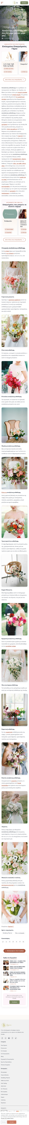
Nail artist (3, 1086)
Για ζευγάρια (4, 1051)
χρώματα (4, 124)
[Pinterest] (12, 1038)
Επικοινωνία (4, 1048)
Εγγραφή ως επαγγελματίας (7, 1059)
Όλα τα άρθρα (7, 27)
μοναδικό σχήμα (11, 646)
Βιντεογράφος (4, 1091)
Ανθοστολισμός (4, 1094)
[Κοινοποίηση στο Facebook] (13, 941)
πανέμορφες (5, 193)
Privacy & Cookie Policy (7, 1118)
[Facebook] (2, 1038)
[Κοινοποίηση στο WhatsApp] (6, 941)
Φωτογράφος (4, 1072)
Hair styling (4, 1083)
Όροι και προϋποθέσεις (6, 1062)
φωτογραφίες (6, 186)
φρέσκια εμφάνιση (14, 300)
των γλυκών (10, 253)
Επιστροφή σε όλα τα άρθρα (15, 951)
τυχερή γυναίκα (22, 92)
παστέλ (20, 136)
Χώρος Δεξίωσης (5, 1075)
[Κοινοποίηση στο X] (16, 941)
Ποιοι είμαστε (4, 1045)
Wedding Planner (7, 933)
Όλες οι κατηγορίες (19, 933)
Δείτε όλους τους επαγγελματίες (13, 79)
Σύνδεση (24, 2)
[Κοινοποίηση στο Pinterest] (20, 941)
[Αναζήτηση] (17, 2)
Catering (3, 1100)
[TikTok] (16, 1038)
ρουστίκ (14, 781)
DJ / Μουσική (4, 1088)
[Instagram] (5, 1038)
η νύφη (7, 251)
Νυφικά (2, 1097)
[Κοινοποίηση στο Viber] (9, 941)
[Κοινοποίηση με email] (23, 941)
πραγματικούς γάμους (19, 159)
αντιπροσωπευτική (8, 885)
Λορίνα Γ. (11, 926)
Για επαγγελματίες (5, 1053)
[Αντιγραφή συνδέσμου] (3, 941)
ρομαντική (9, 732)
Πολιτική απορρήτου (5, 1064)
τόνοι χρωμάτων (12, 129)
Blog (2, 1056)
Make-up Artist (5, 1080)
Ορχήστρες (3, 1102)
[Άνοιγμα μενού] (2, 3)
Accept (12, 1122)
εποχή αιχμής (16, 94)
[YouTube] (9, 1038)
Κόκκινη (4, 492)
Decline (4, 1122)
